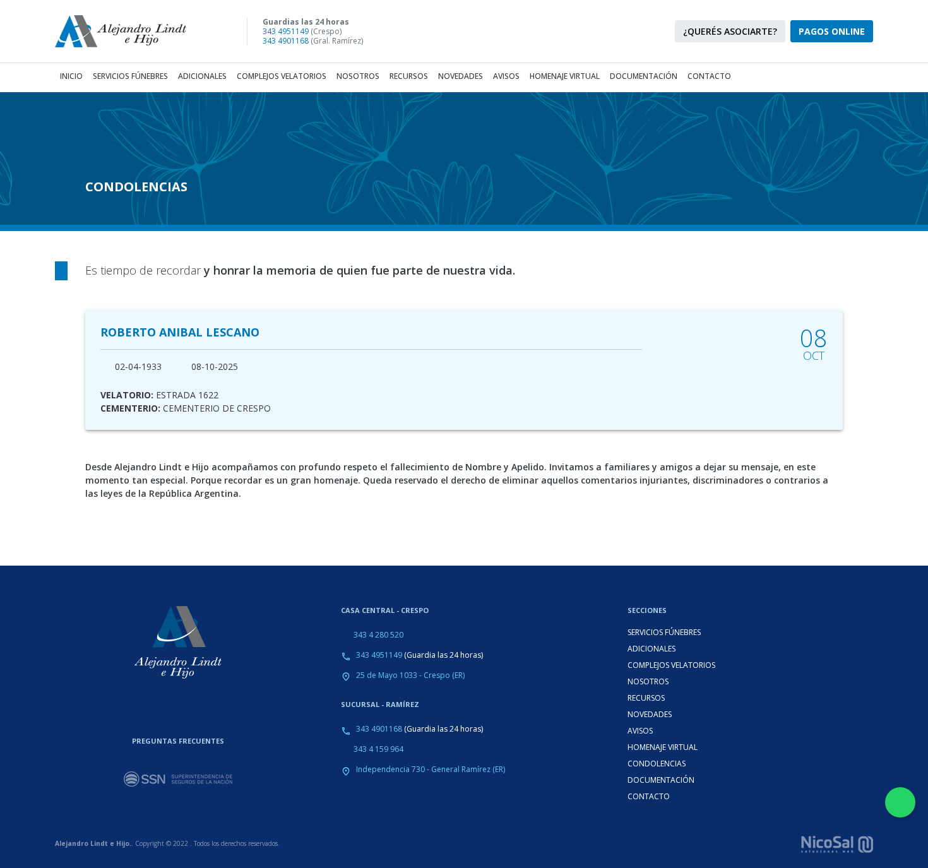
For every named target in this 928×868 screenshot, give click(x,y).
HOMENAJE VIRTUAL (663, 747)
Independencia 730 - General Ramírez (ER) (430, 769)
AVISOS (640, 730)
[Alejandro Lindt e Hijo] (130, 31)
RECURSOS (646, 698)
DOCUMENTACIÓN (661, 780)
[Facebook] (514, 31)
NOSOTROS (648, 681)
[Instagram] (491, 31)
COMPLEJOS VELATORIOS (671, 665)
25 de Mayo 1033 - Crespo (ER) (410, 675)
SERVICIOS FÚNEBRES (664, 632)
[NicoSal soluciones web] (837, 843)
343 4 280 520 (378, 634)
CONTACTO (649, 796)
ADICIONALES (651, 648)
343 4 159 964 (378, 749)
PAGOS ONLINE (832, 31)
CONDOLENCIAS (657, 763)
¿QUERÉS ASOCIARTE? (730, 31)
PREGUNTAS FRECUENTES (178, 741)
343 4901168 (286, 40)
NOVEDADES (650, 714)
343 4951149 (286, 31)
